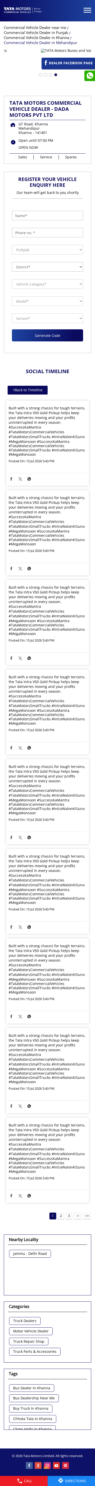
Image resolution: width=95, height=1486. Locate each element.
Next (78, 1216)
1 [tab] (40, 74)
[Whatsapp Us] (89, 75)
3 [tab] (50, 74)
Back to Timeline (28, 389)
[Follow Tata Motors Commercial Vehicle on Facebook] (29, 1466)
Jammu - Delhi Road (30, 1254)
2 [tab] (45, 74)
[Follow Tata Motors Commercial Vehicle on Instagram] (47, 1466)
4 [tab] (55, 74)
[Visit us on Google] (38, 1466)
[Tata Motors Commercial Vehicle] (23, 10)
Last (87, 1216)
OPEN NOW (28, 147)
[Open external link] (68, 67)
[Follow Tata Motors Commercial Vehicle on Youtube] (57, 1466)
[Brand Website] (66, 1466)
